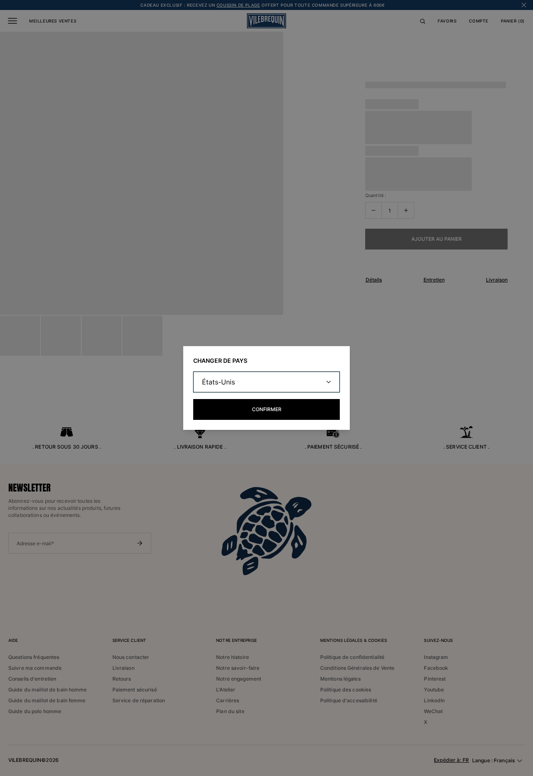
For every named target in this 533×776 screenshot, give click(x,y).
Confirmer (266, 409)
